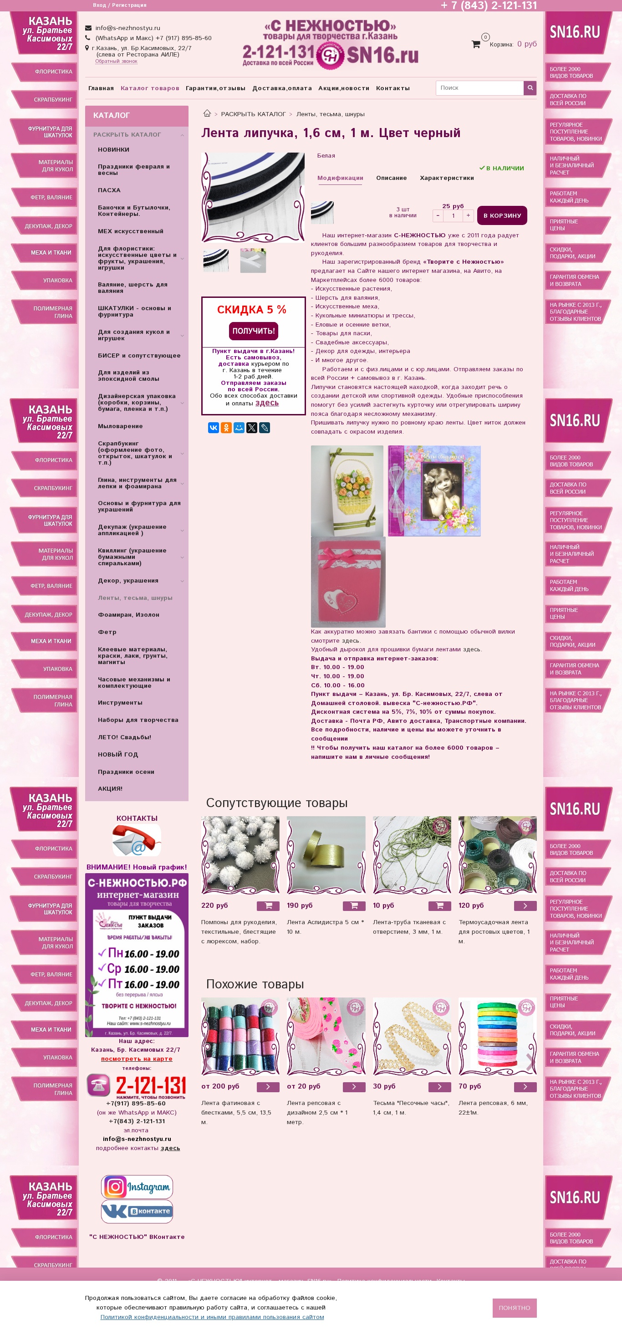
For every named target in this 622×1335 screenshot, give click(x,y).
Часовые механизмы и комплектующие (134, 683)
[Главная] (207, 114)
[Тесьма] (412, 1036)
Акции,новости (344, 88)
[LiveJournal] (264, 427)
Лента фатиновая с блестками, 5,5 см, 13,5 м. (236, 1113)
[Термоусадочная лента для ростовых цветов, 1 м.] (498, 855)
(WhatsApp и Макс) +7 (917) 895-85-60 (152, 38)
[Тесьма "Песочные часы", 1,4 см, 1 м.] (439, 1087)
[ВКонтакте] (213, 427)
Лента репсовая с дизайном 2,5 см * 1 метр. (317, 1113)
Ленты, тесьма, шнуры (330, 114)
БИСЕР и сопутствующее (139, 355)
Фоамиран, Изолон (128, 614)
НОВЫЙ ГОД (118, 754)
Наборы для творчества (138, 720)
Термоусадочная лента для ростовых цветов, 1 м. (494, 932)
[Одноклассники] (226, 427)
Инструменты (120, 702)
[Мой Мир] (239, 427)
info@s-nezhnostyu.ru (126, 28)
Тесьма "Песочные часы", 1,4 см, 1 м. (411, 1108)
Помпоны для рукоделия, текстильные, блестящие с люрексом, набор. (239, 932)
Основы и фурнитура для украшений (139, 506)
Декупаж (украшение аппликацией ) (132, 530)
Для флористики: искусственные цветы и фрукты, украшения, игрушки (137, 258)
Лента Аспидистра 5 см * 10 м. (325, 927)
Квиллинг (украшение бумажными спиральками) (132, 557)
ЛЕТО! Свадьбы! (124, 737)
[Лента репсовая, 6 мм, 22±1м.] (498, 1036)
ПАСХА (109, 190)
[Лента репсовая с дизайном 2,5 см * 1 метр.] (326, 1036)
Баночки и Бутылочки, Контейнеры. (134, 211)
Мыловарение (120, 426)
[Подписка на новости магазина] (253, 331)
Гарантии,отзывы (216, 88)
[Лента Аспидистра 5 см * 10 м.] (326, 855)
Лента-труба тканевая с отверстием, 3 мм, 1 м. (409, 927)
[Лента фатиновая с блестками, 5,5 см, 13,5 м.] (240, 1036)
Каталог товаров (150, 88)
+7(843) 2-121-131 (137, 1121)
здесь (267, 403)
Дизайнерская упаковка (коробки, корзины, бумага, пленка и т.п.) (137, 403)
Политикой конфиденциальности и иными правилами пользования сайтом (212, 1317)
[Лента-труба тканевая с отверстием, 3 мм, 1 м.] (412, 855)
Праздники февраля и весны (134, 170)
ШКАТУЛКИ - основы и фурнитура (134, 311)
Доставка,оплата (282, 88)
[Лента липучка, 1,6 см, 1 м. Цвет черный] (253, 198)
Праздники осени (126, 772)
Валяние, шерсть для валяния (133, 288)
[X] (251, 427)
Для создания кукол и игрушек (134, 335)
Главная (101, 88)
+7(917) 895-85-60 (137, 1103)
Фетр (107, 632)
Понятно (514, 1308)
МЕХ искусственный (130, 231)
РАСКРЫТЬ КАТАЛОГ (253, 114)
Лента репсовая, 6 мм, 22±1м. (493, 1108)
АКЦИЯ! (110, 788)
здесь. (351, 640)
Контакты (393, 88)
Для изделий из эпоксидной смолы (128, 376)
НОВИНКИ (113, 149)
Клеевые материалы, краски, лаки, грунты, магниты (133, 656)
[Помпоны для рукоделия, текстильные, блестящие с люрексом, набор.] (240, 855)
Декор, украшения (128, 580)
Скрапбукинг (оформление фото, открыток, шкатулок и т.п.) (135, 453)
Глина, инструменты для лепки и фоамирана (137, 483)
